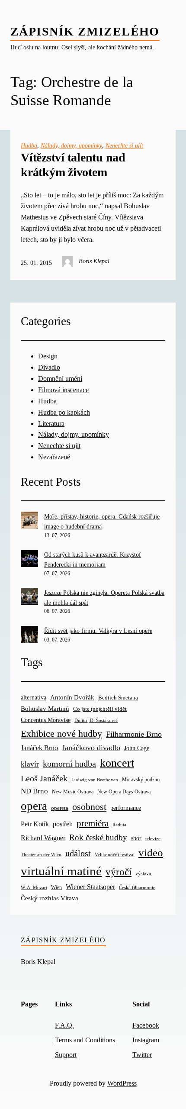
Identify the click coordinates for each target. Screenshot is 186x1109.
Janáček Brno (39, 748)
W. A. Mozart (34, 887)
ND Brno (34, 791)
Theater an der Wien (41, 854)
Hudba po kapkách (64, 412)
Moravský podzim (141, 780)
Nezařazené (54, 457)
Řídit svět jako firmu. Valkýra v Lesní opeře (98, 630)
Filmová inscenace (63, 390)
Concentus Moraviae (46, 719)
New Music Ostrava (72, 792)
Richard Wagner (43, 838)
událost (78, 853)
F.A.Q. (64, 1025)
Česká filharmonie (137, 887)
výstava (143, 874)
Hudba (29, 145)
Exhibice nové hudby (61, 733)
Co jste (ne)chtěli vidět (100, 709)
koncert (117, 763)
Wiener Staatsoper (90, 886)
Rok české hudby (98, 837)
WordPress (122, 1083)
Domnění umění (60, 379)
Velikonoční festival (115, 854)
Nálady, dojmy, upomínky (71, 145)
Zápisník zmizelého (85, 31)
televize (152, 838)
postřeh (63, 824)
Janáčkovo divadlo (91, 747)
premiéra (93, 823)
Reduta (119, 824)
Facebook (145, 1025)
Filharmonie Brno (134, 734)
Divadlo (49, 367)
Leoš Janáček (44, 778)
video (150, 852)
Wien (56, 887)
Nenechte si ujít (124, 145)
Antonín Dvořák (72, 697)
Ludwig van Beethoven (94, 779)
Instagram (145, 1040)
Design (48, 356)
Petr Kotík (35, 824)
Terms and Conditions (85, 1040)
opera (34, 806)
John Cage (136, 748)
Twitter (142, 1055)
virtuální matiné (61, 871)
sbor (136, 838)
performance (125, 808)
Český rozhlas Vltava (49, 898)
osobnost (89, 806)
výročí (118, 872)
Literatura (51, 424)
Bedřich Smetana (118, 697)
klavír (30, 764)
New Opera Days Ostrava (124, 792)
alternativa (33, 697)
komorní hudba (69, 763)
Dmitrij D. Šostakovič (96, 720)
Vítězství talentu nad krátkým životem (73, 165)
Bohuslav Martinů (45, 708)
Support (66, 1055)
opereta (59, 808)
